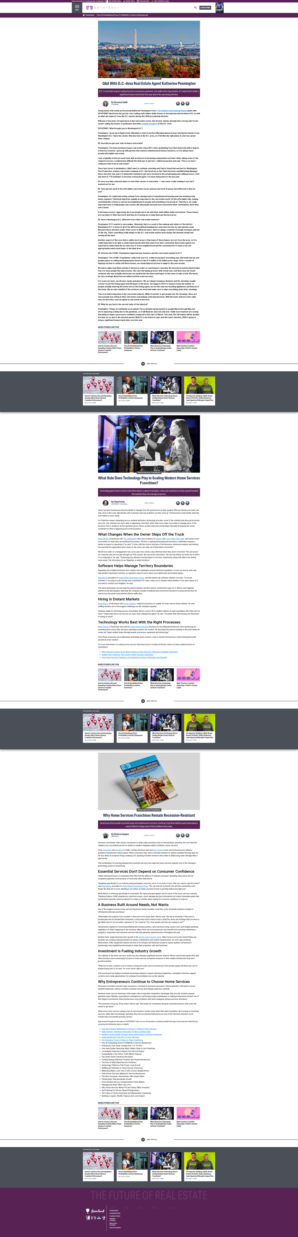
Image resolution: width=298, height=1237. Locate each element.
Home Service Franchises (149, 78)
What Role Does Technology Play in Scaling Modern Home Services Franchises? (131, 15)
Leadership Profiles (115, 1213)
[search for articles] (196, 7)
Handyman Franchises (113, 1219)
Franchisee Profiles (115, 1216)
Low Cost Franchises (115, 1228)
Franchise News (114, 1211)
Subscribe (205, 8)
